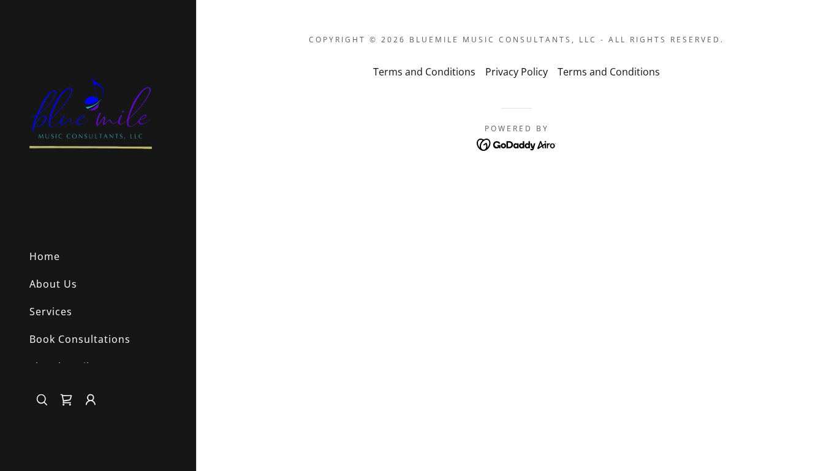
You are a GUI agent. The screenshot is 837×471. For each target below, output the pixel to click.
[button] (66, 400)
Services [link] (50, 311)
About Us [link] (53, 284)
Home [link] (44, 256)
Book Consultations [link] (80, 339)
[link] (90, 119)
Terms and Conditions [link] (424, 71)
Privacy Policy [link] (516, 71)
